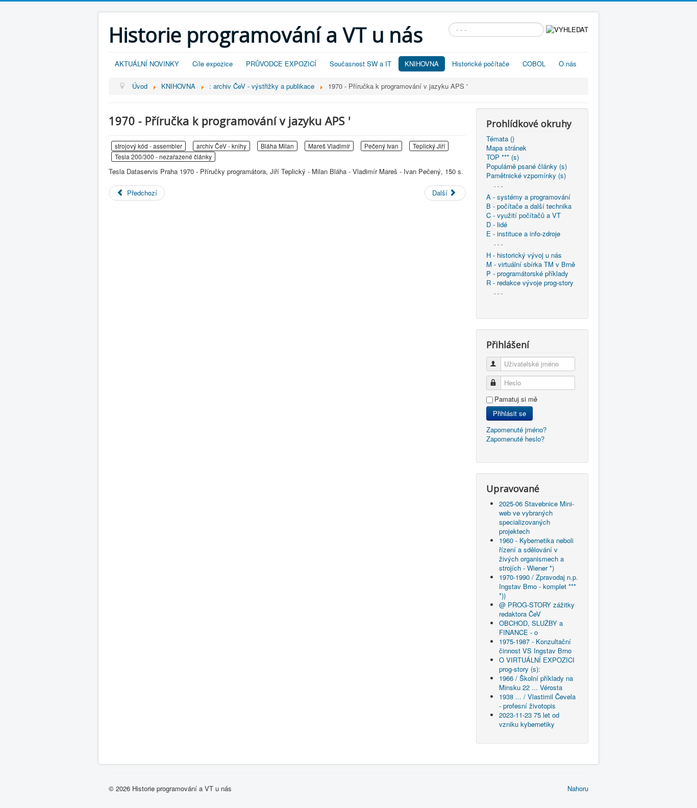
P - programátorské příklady (527, 273)
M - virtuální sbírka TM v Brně (530, 264)
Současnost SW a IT (360, 63)
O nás (568, 63)
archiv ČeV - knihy (221, 145)
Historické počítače (480, 63)
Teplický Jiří (429, 145)
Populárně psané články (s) (526, 166)
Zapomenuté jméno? (516, 429)
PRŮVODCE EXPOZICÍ (281, 63)
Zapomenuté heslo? (515, 439)
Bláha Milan (277, 145)
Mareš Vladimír (329, 145)
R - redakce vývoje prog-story (530, 282)
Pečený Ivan (381, 145)
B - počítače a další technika (528, 206)
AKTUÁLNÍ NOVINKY (147, 63)
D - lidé (496, 224)
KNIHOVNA (422, 63)
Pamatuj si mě (515, 399)
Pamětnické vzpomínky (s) (526, 175)
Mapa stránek (506, 148)
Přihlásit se (509, 413)
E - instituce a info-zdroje (523, 233)
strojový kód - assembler (148, 145)
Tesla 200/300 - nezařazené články (163, 156)
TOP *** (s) (502, 157)
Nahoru (577, 788)
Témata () (500, 138)
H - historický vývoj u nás (524, 255)
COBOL (533, 63)
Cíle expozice (212, 63)
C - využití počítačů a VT (523, 215)
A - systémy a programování (528, 197)
